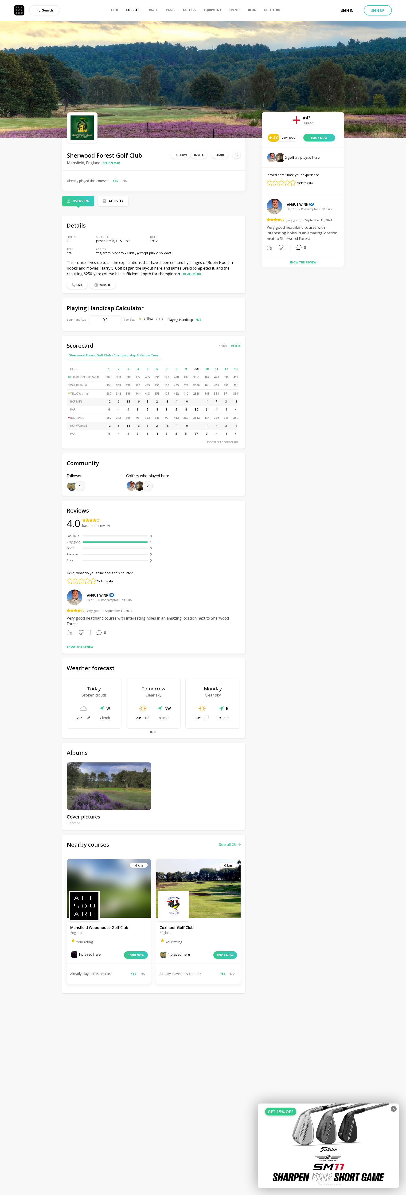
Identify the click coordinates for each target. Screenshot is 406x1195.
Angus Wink (97, 595)
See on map (111, 163)
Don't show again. (330, 1184)
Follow (181, 155)
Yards (223, 345)
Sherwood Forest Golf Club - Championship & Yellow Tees (113, 355)
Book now (136, 955)
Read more (192, 274)
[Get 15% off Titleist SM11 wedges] (328, 1146)
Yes (115, 181)
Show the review (80, 647)
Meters (236, 345)
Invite (199, 155)
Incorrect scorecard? (222, 442)
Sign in (347, 10)
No (125, 181)
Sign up (377, 10)
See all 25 (227, 844)
